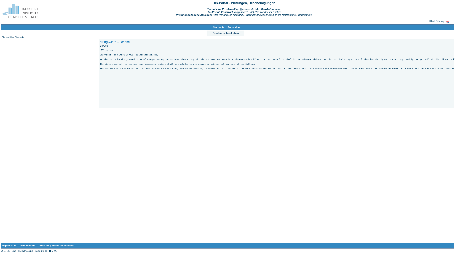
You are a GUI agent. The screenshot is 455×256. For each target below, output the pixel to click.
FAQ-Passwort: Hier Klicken (265, 12)
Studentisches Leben (226, 33)
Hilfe (431, 21)
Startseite (19, 37)
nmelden (234, 27)
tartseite (218, 27)
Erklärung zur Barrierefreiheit (56, 245)
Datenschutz (27, 245)
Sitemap (440, 21)
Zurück (104, 45)
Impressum (9, 245)
